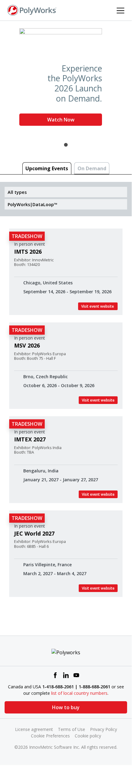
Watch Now (60, 119)
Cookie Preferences (50, 736)
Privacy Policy (103, 729)
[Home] (31, 9)
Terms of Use (71, 729)
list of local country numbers (79, 693)
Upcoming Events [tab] (46, 168)
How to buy (66, 707)
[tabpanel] (66, 79)
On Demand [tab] (91, 168)
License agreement (34, 729)
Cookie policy (88, 736)
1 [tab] (66, 145)
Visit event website (98, 306)
